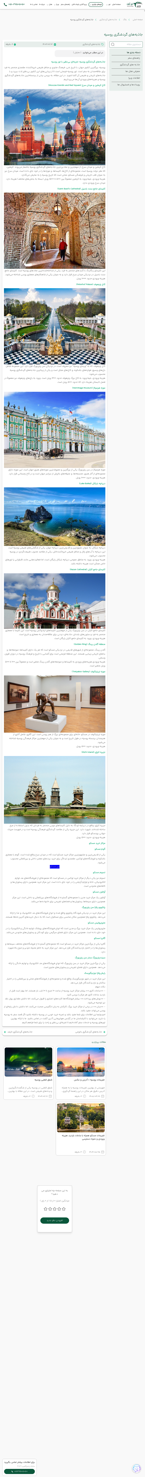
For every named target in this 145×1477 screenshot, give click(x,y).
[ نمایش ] (77, 52)
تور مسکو (54, 866)
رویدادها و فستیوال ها (128, 85)
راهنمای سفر (134, 58)
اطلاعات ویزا (134, 78)
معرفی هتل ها (132, 71)
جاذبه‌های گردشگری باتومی (88, 1032)
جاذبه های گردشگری (108, 19)
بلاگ (125, 19)
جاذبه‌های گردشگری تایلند (19, 1032)
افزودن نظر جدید (55, 1220)
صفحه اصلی (138, 19)
